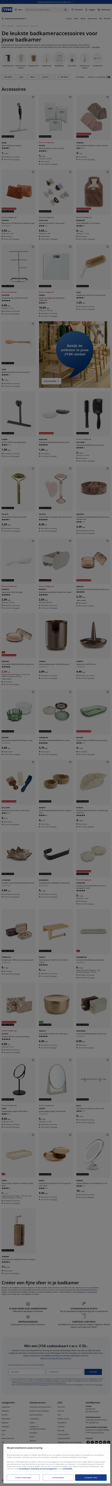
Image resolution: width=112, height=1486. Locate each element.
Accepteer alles (91, 1478)
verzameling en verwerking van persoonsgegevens (38, 1469)
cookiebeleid (67, 1469)
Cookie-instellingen (23, 1478)
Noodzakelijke (58, 1478)
